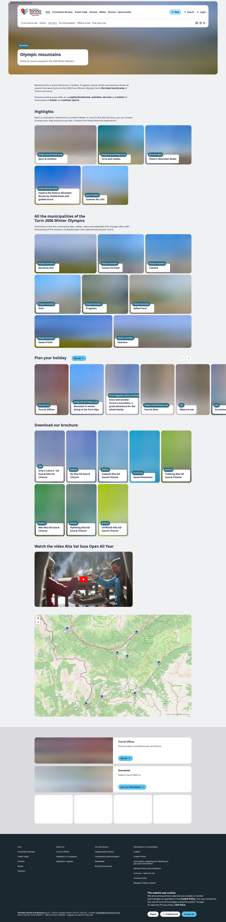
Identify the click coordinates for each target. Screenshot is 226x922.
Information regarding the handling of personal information (151, 862)
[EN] (196, 23)
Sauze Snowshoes (142, 477)
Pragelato (91, 308)
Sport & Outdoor (47, 158)
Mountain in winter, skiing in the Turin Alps (86, 408)
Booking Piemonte (103, 866)
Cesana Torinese (111, 267)
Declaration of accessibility (146, 846)
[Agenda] (200, 23)
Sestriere (122, 342)
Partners (21, 871)
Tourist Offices (46, 409)
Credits (137, 851)
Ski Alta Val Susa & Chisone (80, 475)
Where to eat (83, 23)
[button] (84, 579)
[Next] (188, 358)
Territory (52, 23)
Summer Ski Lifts (95, 199)
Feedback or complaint (66, 856)
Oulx (41, 308)
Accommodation (67, 23)
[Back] (182, 358)
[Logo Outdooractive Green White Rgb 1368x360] (172, 809)
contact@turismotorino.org (107, 912)
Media (102, 12)
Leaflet (168, 714)
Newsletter (100, 861)
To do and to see (29, 23)
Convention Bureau (62, 12)
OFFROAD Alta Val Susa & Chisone (111, 529)
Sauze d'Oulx (45, 342)
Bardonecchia (46, 267)
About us (60, 846)
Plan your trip (99, 23)
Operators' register (64, 861)
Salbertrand (139, 308)
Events (43, 23)
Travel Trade (81, 12)
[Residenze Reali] (133, 809)
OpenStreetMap (177, 714)
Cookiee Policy (140, 878)
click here (180, 904)
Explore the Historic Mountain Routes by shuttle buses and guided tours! (55, 196)
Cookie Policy (187, 898)
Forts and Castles (111, 158)
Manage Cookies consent (145, 883)
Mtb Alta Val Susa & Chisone (49, 529)
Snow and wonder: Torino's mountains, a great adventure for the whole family (122, 404)
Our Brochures (101, 846)
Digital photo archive (104, 851)
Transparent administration (107, 856)
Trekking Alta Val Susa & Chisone (174, 475)
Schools (93, 12)
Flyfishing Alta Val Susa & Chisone (80, 529)
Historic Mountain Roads (162, 158)
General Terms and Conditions (147, 868)
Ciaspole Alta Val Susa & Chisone (111, 475)
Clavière (153, 267)
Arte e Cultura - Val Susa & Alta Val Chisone (48, 474)
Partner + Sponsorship (119, 12)
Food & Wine (151, 409)
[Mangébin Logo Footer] (93, 809)
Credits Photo (140, 856)
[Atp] (54, 809)
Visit (48, 12)
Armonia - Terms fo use (144, 873)
